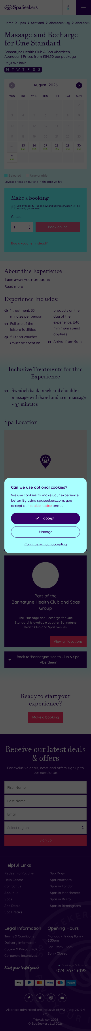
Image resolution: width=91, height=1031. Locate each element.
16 (79, 126)
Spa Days (57, 873)
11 (23, 126)
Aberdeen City (59, 23)
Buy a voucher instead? (29, 243)
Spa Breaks (13, 912)
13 (45, 126)
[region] (45, 469)
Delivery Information (20, 943)
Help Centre (13, 880)
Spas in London (62, 886)
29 (68, 146)
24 (12, 147)
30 (79, 146)
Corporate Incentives (20, 955)
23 (79, 136)
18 (23, 136)
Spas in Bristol (61, 899)
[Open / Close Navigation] (83, 7)
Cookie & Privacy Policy (22, 949)
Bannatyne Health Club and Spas (45, 602)
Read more (13, 286)
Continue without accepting (46, 544)
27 (45, 146)
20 (45, 136)
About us (11, 893)
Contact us (12, 886)
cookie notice (41, 505)
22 (68, 136)
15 (67, 126)
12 (34, 126)
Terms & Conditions (19, 936)
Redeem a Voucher (19, 873)
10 (12, 126)
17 (12, 136)
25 (23, 146)
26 (34, 146)
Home (8, 23)
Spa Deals (12, 906)
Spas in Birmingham (65, 906)
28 (57, 146)
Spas (22, 23)
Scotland (37, 23)
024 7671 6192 (71, 970)
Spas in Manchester (65, 893)
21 (56, 136)
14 (56, 126)
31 (12, 157)
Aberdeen (82, 23)
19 (34, 136)
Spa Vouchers (61, 880)
